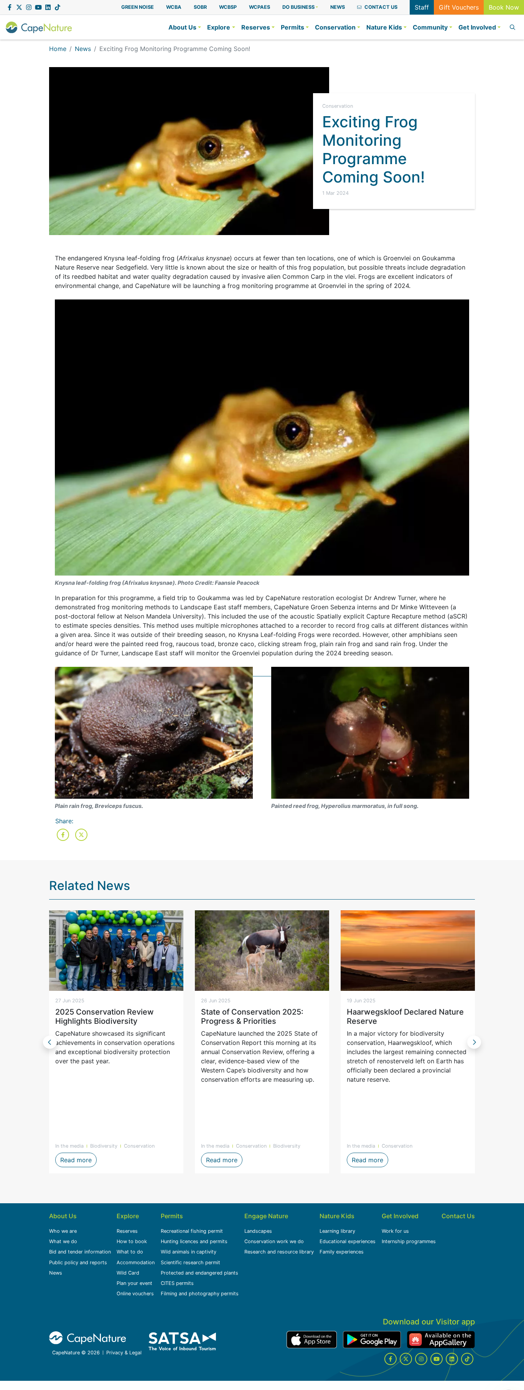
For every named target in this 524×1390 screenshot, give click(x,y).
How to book (132, 1241)
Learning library (337, 1231)
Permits (172, 1216)
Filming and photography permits (200, 1293)
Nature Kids (337, 1216)
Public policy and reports (78, 1262)
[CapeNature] (87, 1338)
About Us (63, 1216)
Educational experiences (348, 1241)
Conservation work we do (274, 1241)
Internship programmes (409, 1241)
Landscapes (258, 1231)
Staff (422, 7)
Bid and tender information (80, 1252)
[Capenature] (39, 27)
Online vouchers (135, 1293)
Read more (78, 1160)
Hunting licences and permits (194, 1241)
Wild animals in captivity (188, 1252)
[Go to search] (511, 27)
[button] (300, 7)
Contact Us (458, 1216)
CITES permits (177, 1283)
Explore (128, 1216)
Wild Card (128, 1273)
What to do (130, 1252)
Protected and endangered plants (199, 1273)
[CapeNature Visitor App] (312, 1339)
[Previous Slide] (50, 1042)
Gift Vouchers (459, 7)
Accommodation (136, 1262)
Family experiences (342, 1252)
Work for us (395, 1231)
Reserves (127, 1231)
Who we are (63, 1231)
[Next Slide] (474, 1042)
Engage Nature (266, 1216)
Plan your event (134, 1283)
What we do (63, 1241)
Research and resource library (279, 1252)
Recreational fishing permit (192, 1231)
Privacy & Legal (124, 1352)
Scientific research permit (190, 1262)
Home (57, 49)
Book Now (504, 7)
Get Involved (400, 1216)
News (83, 49)
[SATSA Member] (182, 1341)
